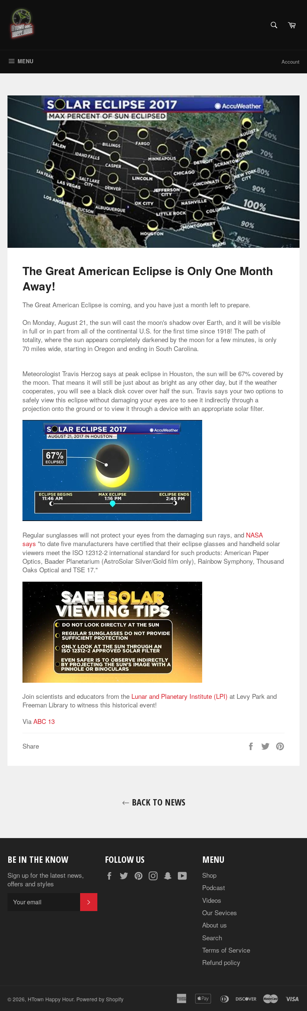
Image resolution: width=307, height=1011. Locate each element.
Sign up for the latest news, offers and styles (45, 879)
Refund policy (221, 962)
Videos (211, 900)
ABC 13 (44, 721)
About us (214, 924)
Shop (209, 875)
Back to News (157, 802)
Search (212, 937)
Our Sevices (219, 912)
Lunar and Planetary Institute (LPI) (179, 696)
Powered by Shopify (100, 999)
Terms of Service (226, 949)
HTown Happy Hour (50, 999)
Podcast (213, 887)
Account (291, 61)
